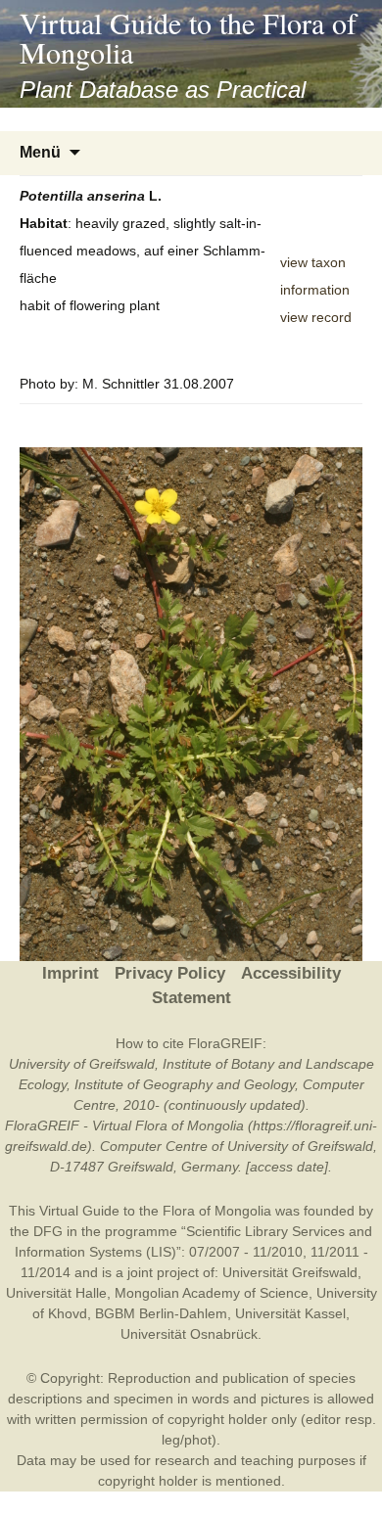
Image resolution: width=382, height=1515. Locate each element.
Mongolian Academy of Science (212, 1293)
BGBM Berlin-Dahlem (161, 1313)
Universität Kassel (290, 1313)
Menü (40, 152)
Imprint (70, 973)
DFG (48, 1231)
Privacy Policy (170, 973)
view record (316, 317)
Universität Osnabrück (189, 1334)
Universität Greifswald (290, 1272)
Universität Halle (56, 1293)
